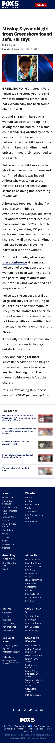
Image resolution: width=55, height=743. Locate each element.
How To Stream (32, 559)
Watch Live (41, 5)
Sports (5, 540)
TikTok (24, 710)
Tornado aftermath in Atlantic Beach (16, 469)
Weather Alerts (32, 504)
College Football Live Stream (33, 650)
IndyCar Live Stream (31, 666)
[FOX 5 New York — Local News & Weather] (10, 4)
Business (6, 619)
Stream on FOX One (32, 639)
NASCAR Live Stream (31, 660)
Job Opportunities (33, 579)
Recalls (5, 616)
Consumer (7, 612)
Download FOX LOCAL (32, 575)
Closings (29, 501)
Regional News (8, 639)
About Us (31, 555)
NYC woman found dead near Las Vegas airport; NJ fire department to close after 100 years (19, 417)
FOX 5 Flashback (33, 623)
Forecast (29, 497)
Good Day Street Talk (10, 564)
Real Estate (7, 630)
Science (6, 537)
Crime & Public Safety (9, 525)
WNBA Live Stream (30, 690)
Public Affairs (31, 583)
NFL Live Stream (33, 645)
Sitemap (6, 547)
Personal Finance (10, 626)
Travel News (31, 511)
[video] (45, 418)
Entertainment (9, 530)
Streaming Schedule (7, 502)
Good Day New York (8, 557)
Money (6, 608)
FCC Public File (32, 593)
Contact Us (30, 586)
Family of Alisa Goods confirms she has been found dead (18, 456)
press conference (14, 262)
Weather (31, 493)
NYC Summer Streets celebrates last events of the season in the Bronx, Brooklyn (19, 430)
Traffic (28, 508)
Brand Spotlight (32, 630)
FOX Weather (31, 521)
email (41, 710)
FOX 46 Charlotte (9, 45)
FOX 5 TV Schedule (34, 566)
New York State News (9, 512)
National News (9, 517)
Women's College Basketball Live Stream (33, 683)
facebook (13, 710)
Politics (5, 520)
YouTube (30, 710)
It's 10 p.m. (30, 601)
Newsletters (8, 544)
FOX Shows (30, 570)
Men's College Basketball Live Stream (32, 674)
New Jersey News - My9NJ (11, 647)
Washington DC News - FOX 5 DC (10, 662)
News (6, 493)
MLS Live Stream (33, 695)
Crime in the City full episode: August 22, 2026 (15, 442)
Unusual (6, 533)
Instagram (19, 710)
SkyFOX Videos (32, 626)
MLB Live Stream (33, 655)
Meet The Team (33, 563)
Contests (29, 590)
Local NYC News (10, 507)
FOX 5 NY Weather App (34, 516)
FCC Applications (33, 597)
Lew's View (30, 619)
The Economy (9, 623)
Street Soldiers (32, 616)
